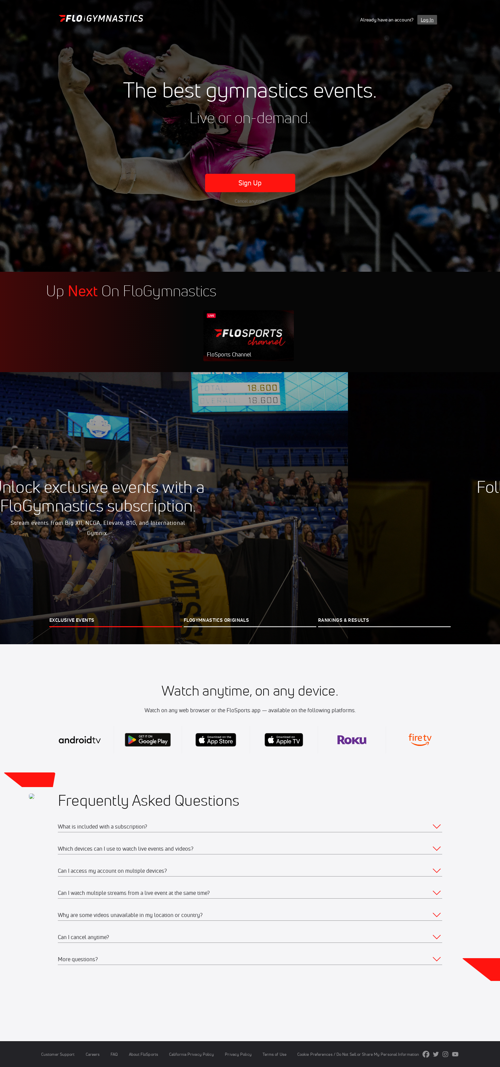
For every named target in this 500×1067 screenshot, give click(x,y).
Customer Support (58, 1054)
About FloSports (143, 1054)
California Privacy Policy (191, 1054)
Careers (93, 1054)
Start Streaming (249, 342)
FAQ (114, 1054)
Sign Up (250, 183)
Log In (427, 20)
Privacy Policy (238, 1054)
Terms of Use (274, 1054)
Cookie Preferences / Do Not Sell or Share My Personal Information (358, 1054)
